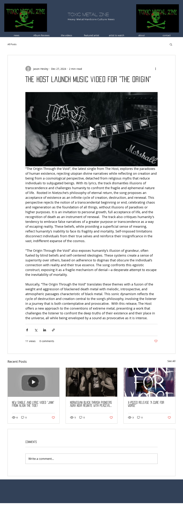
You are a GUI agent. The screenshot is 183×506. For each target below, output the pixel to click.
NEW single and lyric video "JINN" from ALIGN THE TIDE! (33, 404)
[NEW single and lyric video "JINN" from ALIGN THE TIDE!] (33, 382)
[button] (171, 44)
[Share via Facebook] (27, 330)
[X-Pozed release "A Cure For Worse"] (149, 382)
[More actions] (155, 69)
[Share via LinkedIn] (44, 330)
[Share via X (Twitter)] (36, 330)
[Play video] (91, 129)
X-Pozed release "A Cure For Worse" (146, 404)
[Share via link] (53, 330)
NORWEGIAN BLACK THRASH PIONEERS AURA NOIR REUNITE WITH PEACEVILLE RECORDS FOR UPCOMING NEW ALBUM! (91, 404)
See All (171, 361)
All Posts (12, 44)
